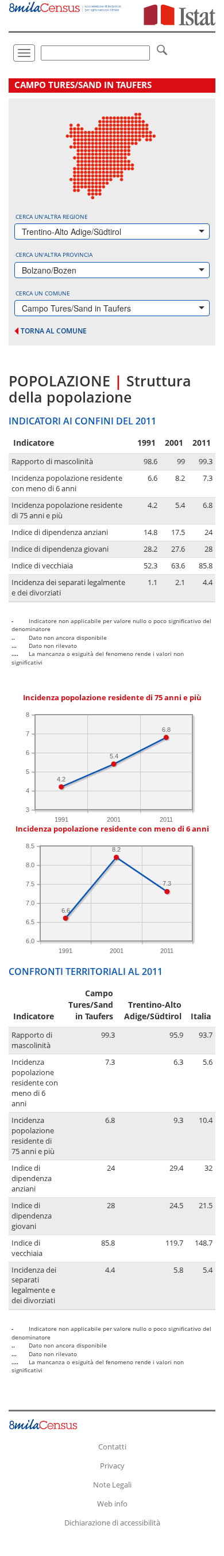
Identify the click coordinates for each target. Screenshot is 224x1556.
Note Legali (112, 1484)
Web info (112, 1503)
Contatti (112, 1446)
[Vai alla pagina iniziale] (65, 6)
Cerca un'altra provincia (54, 255)
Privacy (112, 1465)
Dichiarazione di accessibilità (112, 1522)
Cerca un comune (43, 293)
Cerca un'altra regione (52, 216)
